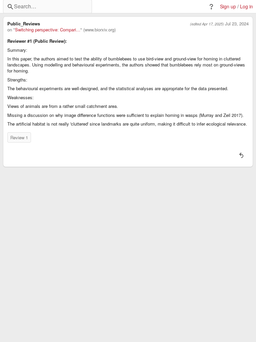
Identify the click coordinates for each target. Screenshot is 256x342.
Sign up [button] (228, 6)
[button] (211, 6)
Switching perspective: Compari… (47, 30)
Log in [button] (246, 6)
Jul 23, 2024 (237, 24)
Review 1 (19, 137)
